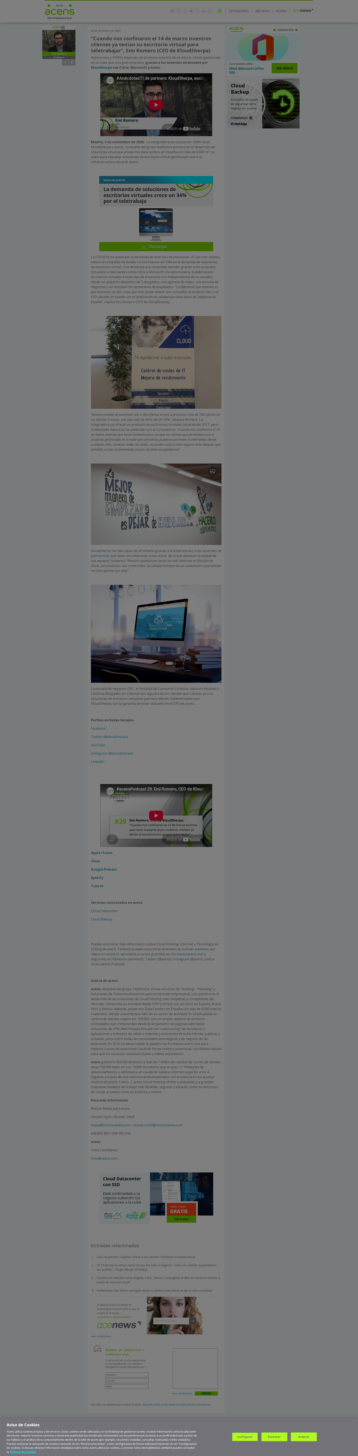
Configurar (245, 1437)
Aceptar (304, 1437)
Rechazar (274, 1437)
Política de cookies (23, 1452)
